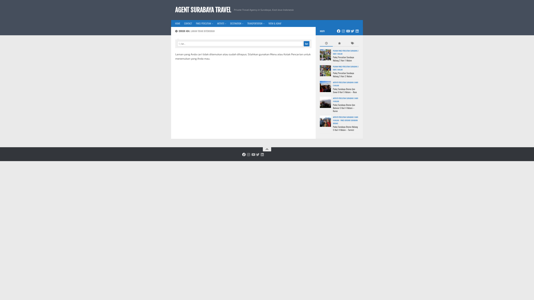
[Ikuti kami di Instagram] (343, 31)
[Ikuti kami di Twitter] (352, 31)
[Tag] (352, 43)
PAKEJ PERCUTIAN (203, 23)
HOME (177, 23)
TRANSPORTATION (254, 23)
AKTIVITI (220, 23)
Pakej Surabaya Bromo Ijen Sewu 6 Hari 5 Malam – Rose (345, 90)
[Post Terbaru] (326, 43)
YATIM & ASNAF (274, 23)
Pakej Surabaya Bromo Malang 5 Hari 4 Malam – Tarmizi (345, 128)
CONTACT (188, 23)
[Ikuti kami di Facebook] (338, 31)
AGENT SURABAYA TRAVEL (203, 10)
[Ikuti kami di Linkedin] (357, 31)
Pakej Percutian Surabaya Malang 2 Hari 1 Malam (343, 59)
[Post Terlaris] (339, 43)
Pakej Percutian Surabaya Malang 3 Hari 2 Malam (343, 74)
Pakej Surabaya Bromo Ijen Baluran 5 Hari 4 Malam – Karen (344, 108)
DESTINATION (235, 23)
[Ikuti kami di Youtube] (348, 31)
